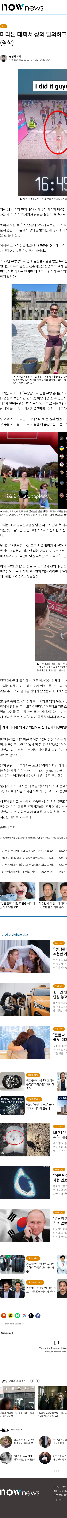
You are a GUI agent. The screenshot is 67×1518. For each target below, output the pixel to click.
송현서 (12, 56)
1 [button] (54, 1471)
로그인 (56, 1486)
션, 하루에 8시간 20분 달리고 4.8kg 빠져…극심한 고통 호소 (24, 1459)
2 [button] (56, 1471)
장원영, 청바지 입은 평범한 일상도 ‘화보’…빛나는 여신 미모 (24, 1443)
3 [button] (59, 1471)
